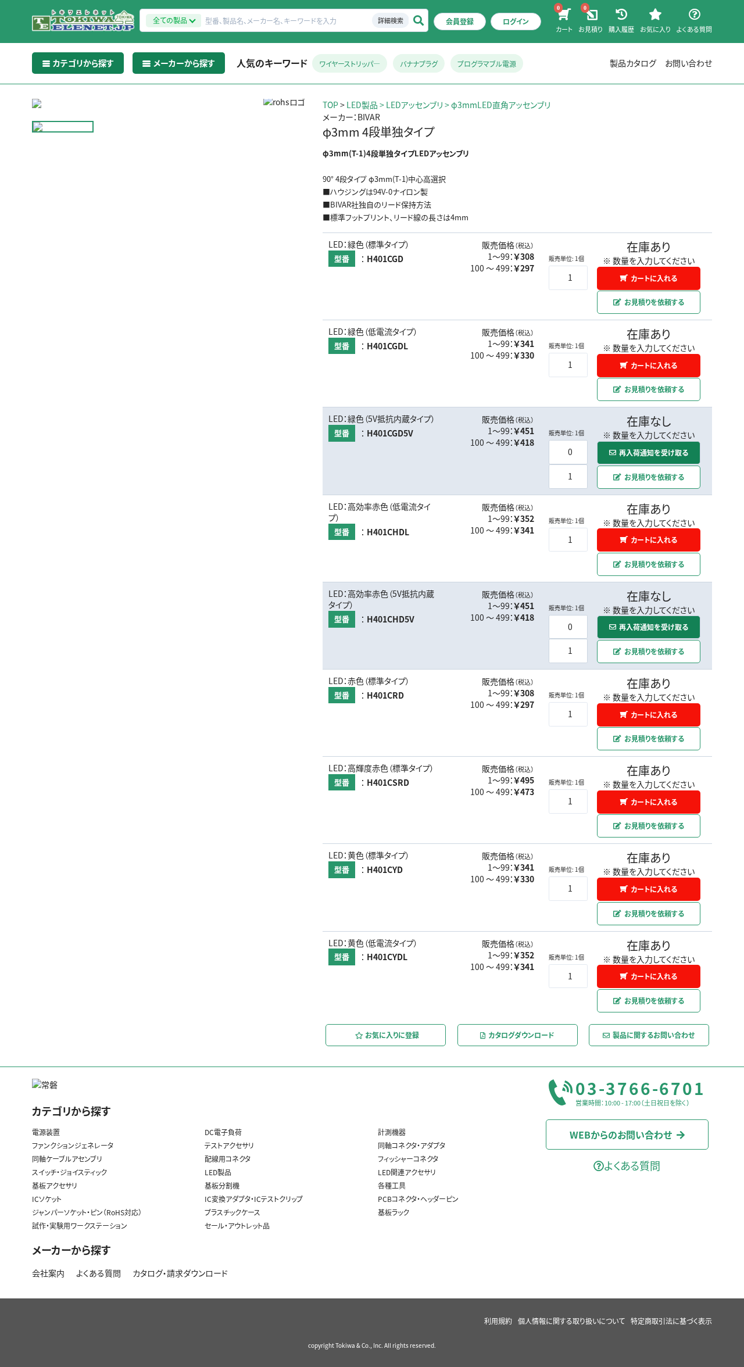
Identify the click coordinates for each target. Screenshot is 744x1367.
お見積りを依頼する (654, 302)
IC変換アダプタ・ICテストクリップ (254, 1199)
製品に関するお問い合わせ (654, 1034)
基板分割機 (222, 1185)
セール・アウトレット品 (237, 1225)
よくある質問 (98, 1273)
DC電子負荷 (223, 1132)
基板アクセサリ (54, 1185)
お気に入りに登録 (391, 1034)
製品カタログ (633, 63)
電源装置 (46, 1132)
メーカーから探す (71, 1249)
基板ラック (393, 1212)
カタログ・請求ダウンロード (180, 1273)
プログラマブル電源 (486, 64)
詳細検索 (390, 20)
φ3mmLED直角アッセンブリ (500, 104)
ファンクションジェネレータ (72, 1145)
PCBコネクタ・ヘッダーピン (418, 1199)
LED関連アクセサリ (407, 1172)
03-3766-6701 (640, 1088)
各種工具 (392, 1185)
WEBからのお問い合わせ (621, 1134)
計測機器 (392, 1132)
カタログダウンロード (521, 1034)
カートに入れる (654, 277)
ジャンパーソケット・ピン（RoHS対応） (87, 1212)
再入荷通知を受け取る (653, 452)
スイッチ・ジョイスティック (69, 1172)
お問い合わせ (688, 63)
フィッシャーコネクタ (408, 1159)
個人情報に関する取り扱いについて (571, 1321)
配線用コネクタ (228, 1159)
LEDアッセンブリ (414, 104)
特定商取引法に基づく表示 (671, 1321)
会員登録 (460, 21)
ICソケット (47, 1199)
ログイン (516, 21)
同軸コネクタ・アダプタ (411, 1145)
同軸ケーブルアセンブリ (67, 1159)
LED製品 (362, 104)
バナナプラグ (419, 64)
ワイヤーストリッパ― (349, 64)
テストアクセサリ (229, 1145)
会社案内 (48, 1273)
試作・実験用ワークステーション (79, 1225)
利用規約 (498, 1321)
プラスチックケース (232, 1212)
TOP (330, 104)
